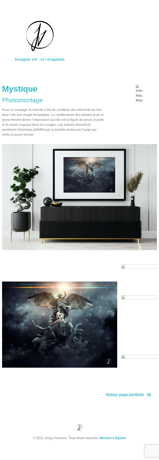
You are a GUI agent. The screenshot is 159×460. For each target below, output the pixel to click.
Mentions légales (113, 438)
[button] (119, 41)
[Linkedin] (91, 453)
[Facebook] (68, 453)
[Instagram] (79, 453)
